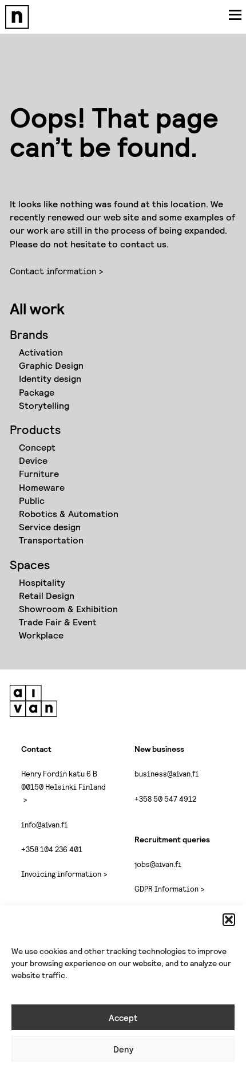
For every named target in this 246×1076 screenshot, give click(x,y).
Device (33, 460)
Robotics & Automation (68, 513)
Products (35, 429)
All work (37, 308)
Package (36, 392)
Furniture (39, 473)
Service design (50, 526)
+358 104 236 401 (51, 849)
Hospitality (42, 582)
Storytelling (44, 405)
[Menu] (235, 15)
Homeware (42, 487)
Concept (37, 447)
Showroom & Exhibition (68, 608)
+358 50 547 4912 (165, 798)
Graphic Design (51, 365)
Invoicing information (61, 873)
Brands (29, 334)
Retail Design (46, 595)
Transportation (51, 539)
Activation (41, 351)
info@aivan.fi (44, 824)
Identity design (50, 378)
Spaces (30, 564)
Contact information (53, 270)
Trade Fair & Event (58, 621)
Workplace (41, 634)
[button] (229, 919)
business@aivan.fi (166, 773)
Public (32, 500)
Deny (123, 1049)
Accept (123, 1017)
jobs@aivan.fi (157, 864)
